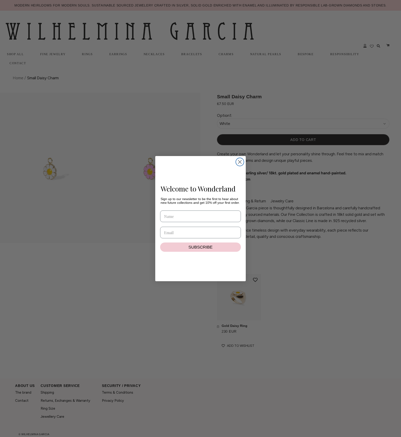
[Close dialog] (240, 162)
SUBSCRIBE (200, 247)
